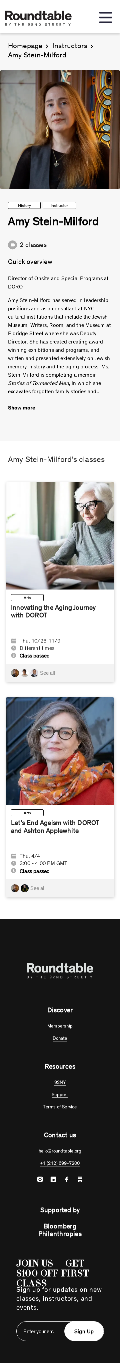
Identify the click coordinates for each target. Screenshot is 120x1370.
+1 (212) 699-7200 (60, 1163)
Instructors (69, 45)
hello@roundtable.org (60, 1151)
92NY (60, 1082)
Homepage (25, 45)
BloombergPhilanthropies (60, 1230)
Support (60, 1094)
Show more (21, 408)
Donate (60, 1038)
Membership (60, 1026)
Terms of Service (60, 1107)
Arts (27, 597)
